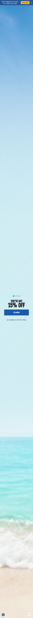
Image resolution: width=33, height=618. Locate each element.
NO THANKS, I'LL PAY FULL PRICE (16, 320)
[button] (3, 614)
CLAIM (16, 312)
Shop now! (25, 2)
